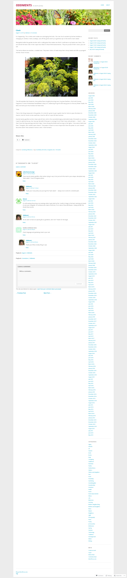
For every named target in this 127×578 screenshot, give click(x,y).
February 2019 (92, 289)
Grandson (90, 487)
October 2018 (91, 297)
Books (90, 455)
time (54, 149)
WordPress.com (92, 559)
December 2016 (92, 344)
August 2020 (91, 250)
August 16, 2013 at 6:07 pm (32, 242)
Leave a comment (21, 167)
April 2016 (90, 362)
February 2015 (92, 390)
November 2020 (92, 244)
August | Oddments (27, 253)
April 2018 (90, 310)
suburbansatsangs (29, 172)
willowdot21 (96, 67)
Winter (90, 538)
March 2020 (91, 261)
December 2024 (92, 138)
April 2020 (90, 259)
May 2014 (90, 409)
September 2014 (92, 400)
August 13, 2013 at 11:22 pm (32, 188)
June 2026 (90, 100)
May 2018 (90, 308)
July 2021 (90, 226)
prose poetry (91, 523)
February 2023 (92, 186)
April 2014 (90, 411)
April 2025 (90, 130)
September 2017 (92, 325)
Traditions (90, 534)
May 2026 (90, 102)
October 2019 (91, 272)
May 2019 (90, 282)
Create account (92, 550)
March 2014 (91, 413)
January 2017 (91, 342)
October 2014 (91, 398)
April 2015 (90, 385)
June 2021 (90, 229)
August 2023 (91, 173)
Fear (89, 474)
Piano (89, 519)
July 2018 (90, 304)
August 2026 (91, 95)
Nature (90, 511)
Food (89, 476)
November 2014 (92, 396)
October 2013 (91, 424)
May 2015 (90, 383)
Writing (90, 541)
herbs (45, 149)
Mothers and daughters (94, 506)
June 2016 (90, 357)
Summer (90, 530)
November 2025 (92, 115)
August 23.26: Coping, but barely (98, 43)
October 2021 (91, 220)
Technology (91, 532)
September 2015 (92, 375)
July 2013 (90, 430)
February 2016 (92, 366)
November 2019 (92, 269)
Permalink (58, 149)
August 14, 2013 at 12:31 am (29, 200)
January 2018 (91, 317)
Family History (91, 468)
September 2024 (92, 145)
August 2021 (91, 224)
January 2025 (91, 136)
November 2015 (92, 370)
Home (102, 5)
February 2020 (92, 263)
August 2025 (91, 121)
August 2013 (91, 428)
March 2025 (91, 132)
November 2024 (92, 140)
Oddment (27, 33)
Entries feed (91, 554)
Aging (89, 444)
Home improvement (93, 493)
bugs (89, 457)
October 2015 (91, 372)
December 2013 (92, 420)
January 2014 (91, 417)
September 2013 (92, 426)
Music (89, 508)
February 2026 (92, 108)
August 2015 (91, 377)
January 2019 (91, 291)
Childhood (91, 461)
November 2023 (92, 166)
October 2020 (91, 246)
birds (89, 453)
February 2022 (92, 211)
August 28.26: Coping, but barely (98, 40)
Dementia (90, 463)
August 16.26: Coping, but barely (98, 45)
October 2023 (91, 168)
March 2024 (91, 158)
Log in (89, 552)
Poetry (90, 521)
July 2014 (90, 405)
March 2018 (91, 312)
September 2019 (92, 274)
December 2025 (92, 113)
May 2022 (90, 205)
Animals (90, 446)
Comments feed (92, 556)
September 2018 (92, 299)
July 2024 (90, 149)
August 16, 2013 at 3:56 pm (29, 229)
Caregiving (91, 459)
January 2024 (91, 162)
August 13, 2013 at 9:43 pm (29, 173)
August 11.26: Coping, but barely (98, 47)
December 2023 (92, 164)
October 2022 (91, 194)
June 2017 (90, 332)
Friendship (91, 478)
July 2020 (90, 252)
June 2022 (90, 203)
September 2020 (92, 248)
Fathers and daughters (94, 472)
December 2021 (92, 216)
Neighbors (91, 513)
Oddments (24, 5)
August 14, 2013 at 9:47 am (29, 217)
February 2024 (92, 160)
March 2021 (91, 235)
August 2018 (91, 301)
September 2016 (92, 351)
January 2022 (91, 214)
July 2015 (90, 379)
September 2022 (92, 196)
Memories (90, 500)
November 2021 (92, 218)
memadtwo (96, 61)
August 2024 (91, 147)
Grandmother (91, 485)
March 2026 (91, 106)
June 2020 (90, 254)
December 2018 (92, 293)
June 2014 (90, 407)
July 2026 (90, 98)
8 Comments (34, 33)
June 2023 (90, 177)
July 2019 (90, 278)
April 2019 (90, 284)
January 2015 (91, 392)
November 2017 (92, 321)
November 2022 (92, 192)
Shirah (25, 199)
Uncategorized (92, 536)
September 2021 (92, 222)
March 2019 (91, 286)
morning (90, 502)
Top (17, 573)
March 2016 (91, 364)
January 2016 (91, 368)
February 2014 (92, 415)
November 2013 (92, 422)
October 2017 (91, 323)
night (89, 515)
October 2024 (91, 143)
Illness (90, 496)
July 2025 (90, 123)
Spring (90, 528)
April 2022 (90, 207)
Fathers (90, 470)
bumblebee (39, 149)
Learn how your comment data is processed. (49, 289)
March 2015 (91, 387)
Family (90, 466)
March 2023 (91, 183)
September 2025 (92, 119)
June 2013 (90, 433)
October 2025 (91, 117)
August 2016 (91, 353)
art (89, 448)
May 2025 (90, 128)
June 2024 (90, 151)
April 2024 (90, 156)
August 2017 (91, 327)
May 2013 (90, 435)
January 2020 (91, 265)
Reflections (29, 149)
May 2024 (90, 153)
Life (89, 498)
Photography (91, 517)
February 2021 (92, 237)
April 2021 (90, 233)
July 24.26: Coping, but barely (97, 49)
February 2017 (92, 340)
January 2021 (91, 239)
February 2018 (92, 314)
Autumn (90, 450)
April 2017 (90, 336)
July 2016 (90, 355)
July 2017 (90, 329)
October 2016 (91, 349)
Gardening (24, 149)
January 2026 (91, 110)
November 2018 (92, 295)
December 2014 (92, 394)
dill (42, 149)
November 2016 (92, 347)
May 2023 (90, 179)
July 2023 (90, 175)
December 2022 (92, 190)
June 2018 (90, 306)
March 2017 (91, 338)
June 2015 (90, 381)
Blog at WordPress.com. (22, 572)
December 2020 (92, 241)
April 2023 (90, 181)
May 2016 (90, 359)
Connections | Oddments (28, 258)
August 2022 (91, 198)
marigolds (49, 149)
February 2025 (92, 134)
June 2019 (90, 280)
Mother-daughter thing (94, 504)
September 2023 (92, 171)
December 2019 (92, 267)
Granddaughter (92, 483)
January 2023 (91, 188)
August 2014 (91, 402)
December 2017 (92, 319)
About (108, 5)
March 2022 (91, 209)
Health (90, 489)
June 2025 (90, 125)
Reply (24, 181)
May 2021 (90, 231)
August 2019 (91, 276)
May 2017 (90, 334)
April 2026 (90, 104)
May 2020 (90, 256)
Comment (79, 283)
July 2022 (90, 201)
